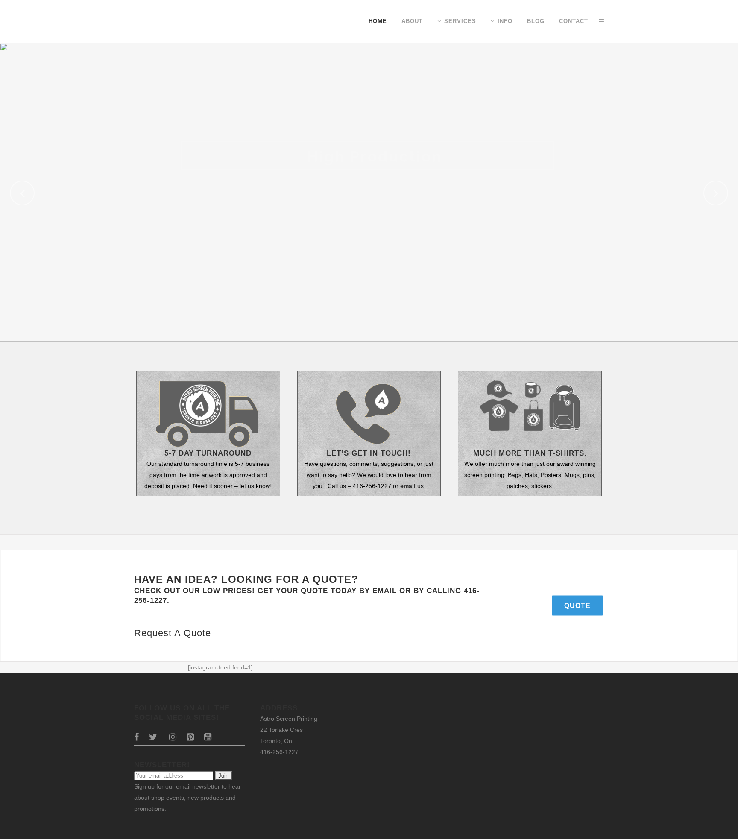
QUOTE (577, 605)
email (408, 485)
